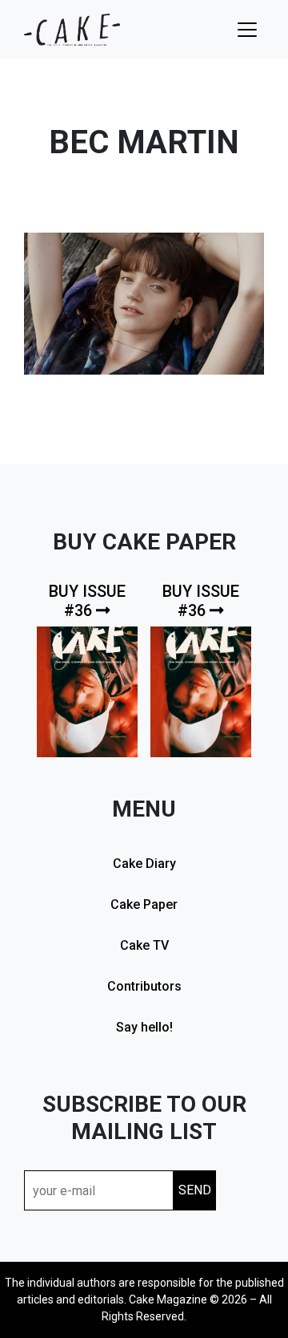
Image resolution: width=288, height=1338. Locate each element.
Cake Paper (144, 904)
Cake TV (144, 945)
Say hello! (144, 1027)
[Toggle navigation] (247, 30)
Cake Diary (144, 863)
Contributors (144, 986)
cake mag (72, 30)
